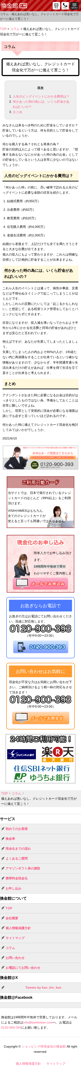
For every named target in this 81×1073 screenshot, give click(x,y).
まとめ (17, 112)
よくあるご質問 (17, 858)
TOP (3, 29)
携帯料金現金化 (17, 878)
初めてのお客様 (17, 829)
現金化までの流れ (18, 848)
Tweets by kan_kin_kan (43, 987)
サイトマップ (15, 938)
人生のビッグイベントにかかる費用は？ (41, 96)
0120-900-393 (11, 1027)
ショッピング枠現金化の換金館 (44, 1046)
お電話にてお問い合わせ (23, 967)
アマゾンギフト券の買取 (23, 868)
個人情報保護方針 (18, 928)
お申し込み (13, 888)
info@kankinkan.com (38, 1022)
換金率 (10, 838)
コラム (15, 29)
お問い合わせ (15, 958)
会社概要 (12, 918)
